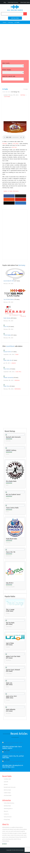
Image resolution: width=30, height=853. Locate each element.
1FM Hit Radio (7, 335)
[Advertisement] (15, 41)
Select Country (6, 63)
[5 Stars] (10, 92)
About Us (6, 811)
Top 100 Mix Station (9, 299)
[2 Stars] (5, 92)
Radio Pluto (6, 386)
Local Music (7, 96)
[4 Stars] (8, 92)
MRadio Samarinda (8, 377)
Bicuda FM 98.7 (7, 351)
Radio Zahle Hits (8, 360)
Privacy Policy (7, 819)
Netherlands (18, 389)
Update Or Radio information (11, 191)
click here (14, 147)
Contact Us (6, 814)
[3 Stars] (6, 92)
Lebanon (13, 363)
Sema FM (6, 781)
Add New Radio (15, 18)
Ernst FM (6, 326)
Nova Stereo (7, 369)
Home (4, 22)
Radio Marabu (7, 318)
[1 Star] (3, 92)
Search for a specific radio (8, 76)
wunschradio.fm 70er (9, 281)
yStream (6, 784)
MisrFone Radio (7, 790)
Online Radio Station (25, 2)
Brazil (17, 354)
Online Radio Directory (13, 2)
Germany (10, 22)
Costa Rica (18, 371)
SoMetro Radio (7, 792)
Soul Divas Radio (7, 795)
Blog (5, 2)
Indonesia (17, 380)
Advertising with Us (8, 808)
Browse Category (6, 69)
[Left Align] (25, 13)
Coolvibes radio (7, 779)
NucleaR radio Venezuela (9, 787)
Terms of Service (7, 816)
